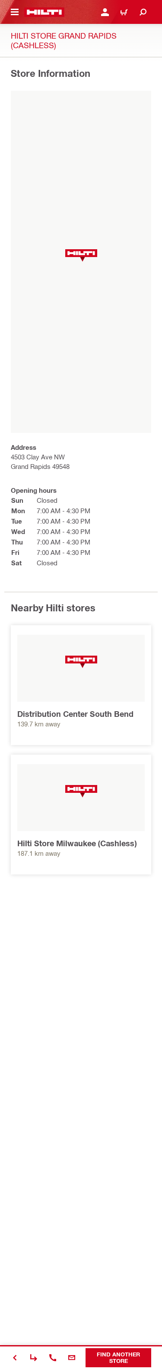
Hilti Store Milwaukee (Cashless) (77, 843)
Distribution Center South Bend (75, 714)
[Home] (44, 12)
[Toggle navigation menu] (14, 12)
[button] (81, 255)
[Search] (142, 12)
